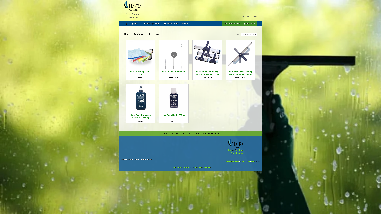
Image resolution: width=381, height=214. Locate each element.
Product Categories (233, 23)
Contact (185, 23)
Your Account (250, 23)
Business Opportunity (151, 23)
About (135, 23)
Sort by (238, 34)
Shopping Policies (232, 161)
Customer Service (171, 23)
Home (125, 29)
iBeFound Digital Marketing (201, 167)
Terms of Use (255, 161)
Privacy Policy (245, 161)
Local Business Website (181, 167)
